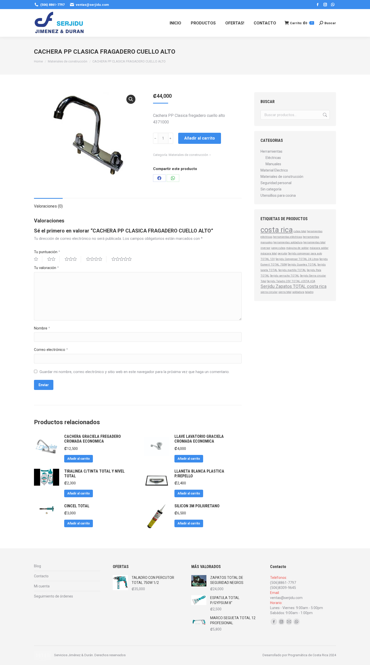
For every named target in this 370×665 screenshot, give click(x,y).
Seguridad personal (276, 183)
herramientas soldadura (288, 242)
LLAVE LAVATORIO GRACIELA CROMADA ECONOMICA (199, 439)
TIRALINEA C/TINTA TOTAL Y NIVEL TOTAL (94, 473)
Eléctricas (273, 158)
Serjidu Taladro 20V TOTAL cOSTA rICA (291, 281)
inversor (265, 248)
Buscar (324, 115)
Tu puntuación (47, 252)
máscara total (269, 253)
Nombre (42, 328)
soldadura (298, 292)
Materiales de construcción (188, 155)
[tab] (48, 204)
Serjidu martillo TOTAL (292, 270)
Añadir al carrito (199, 138)
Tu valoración (46, 267)
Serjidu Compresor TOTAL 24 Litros (297, 259)
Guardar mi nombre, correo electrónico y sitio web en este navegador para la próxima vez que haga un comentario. (135, 372)
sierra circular (269, 292)
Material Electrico (274, 170)
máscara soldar (319, 248)
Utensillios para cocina (278, 195)
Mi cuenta (42, 586)
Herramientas (271, 151)
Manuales (273, 164)
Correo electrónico (51, 349)
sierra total (284, 292)
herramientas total (314, 242)
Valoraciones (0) (48, 206)
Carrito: (301, 23)
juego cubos (278, 248)
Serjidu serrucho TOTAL (284, 275)
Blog (37, 566)
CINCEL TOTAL (76, 506)
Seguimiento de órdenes (53, 596)
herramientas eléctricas (287, 237)
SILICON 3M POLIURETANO (196, 506)
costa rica (277, 229)
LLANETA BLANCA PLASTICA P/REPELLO (199, 473)
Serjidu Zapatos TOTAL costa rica (293, 286)
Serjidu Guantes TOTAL (302, 264)
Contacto (41, 576)
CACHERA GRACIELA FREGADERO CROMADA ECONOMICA (92, 439)
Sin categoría (271, 189)
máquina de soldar (297, 248)
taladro (309, 292)
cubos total (299, 231)
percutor (282, 253)
